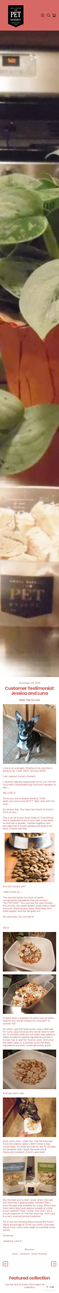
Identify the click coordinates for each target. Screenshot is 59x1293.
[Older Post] (5, 1263)
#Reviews (29, 1249)
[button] (48, 15)
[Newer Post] (53, 1263)
